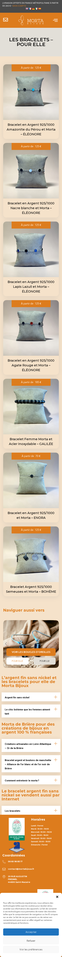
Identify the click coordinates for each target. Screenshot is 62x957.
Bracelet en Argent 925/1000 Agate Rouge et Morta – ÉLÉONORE (31, 365)
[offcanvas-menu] (55, 20)
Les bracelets (12, 810)
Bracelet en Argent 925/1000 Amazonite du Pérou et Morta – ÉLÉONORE (31, 129)
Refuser (31, 940)
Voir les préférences (31, 949)
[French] (30, 8)
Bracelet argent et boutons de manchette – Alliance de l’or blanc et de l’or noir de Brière (28, 764)
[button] (57, 896)
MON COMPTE (19, 6)
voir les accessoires (31, 660)
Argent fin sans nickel (17, 697)
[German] (33, 8)
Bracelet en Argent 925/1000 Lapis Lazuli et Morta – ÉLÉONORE (31, 286)
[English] (26, 8)
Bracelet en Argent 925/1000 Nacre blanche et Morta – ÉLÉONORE (31, 208)
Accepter (31, 932)
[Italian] (36, 8)
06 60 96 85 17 (15, 861)
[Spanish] (39, 8)
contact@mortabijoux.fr (21, 869)
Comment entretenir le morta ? (22, 780)
